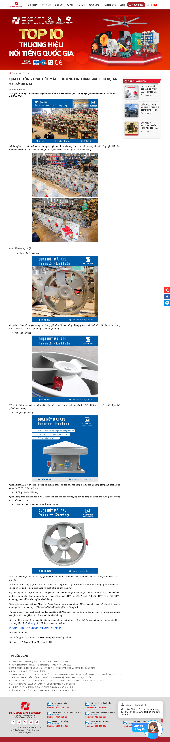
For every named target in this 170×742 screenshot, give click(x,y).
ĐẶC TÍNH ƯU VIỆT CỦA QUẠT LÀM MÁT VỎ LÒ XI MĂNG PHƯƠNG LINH (43, 684)
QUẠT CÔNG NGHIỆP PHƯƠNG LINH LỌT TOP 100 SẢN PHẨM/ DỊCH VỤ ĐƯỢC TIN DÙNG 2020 (53, 668)
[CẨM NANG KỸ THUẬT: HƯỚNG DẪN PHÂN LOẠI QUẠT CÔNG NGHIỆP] (131, 92)
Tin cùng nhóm (137, 81)
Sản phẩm (46, 5)
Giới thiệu (33, 5)
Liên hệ (123, 5)
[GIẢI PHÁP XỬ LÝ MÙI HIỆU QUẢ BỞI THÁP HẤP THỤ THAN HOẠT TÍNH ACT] (131, 110)
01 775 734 (63, 716)
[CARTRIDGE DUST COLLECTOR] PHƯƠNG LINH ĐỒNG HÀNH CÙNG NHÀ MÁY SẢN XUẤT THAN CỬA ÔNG (57, 680)
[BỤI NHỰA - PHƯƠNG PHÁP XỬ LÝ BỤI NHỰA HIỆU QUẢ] (131, 128)
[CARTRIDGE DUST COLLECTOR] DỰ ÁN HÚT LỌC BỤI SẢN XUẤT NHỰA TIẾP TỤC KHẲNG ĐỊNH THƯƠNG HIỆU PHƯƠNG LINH (66, 674)
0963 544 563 (62, 726)
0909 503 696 (99, 726)
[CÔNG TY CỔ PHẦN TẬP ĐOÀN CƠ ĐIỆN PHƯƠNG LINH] (25, 709)
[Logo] (17, 4)
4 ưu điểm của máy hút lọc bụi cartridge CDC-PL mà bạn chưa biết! (39, 661)
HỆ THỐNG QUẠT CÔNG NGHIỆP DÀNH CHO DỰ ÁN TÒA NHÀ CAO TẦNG (43, 690)
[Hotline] (167, 290)
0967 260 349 (62, 707)
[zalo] (167, 303)
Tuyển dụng (109, 5)
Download (94, 5)
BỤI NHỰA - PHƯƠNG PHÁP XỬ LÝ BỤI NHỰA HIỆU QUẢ (149, 126)
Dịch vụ (59, 5)
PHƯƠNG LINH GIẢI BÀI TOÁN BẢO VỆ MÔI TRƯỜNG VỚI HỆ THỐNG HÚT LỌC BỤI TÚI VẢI (51, 677)
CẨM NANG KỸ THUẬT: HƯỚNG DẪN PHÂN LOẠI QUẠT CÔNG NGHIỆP (149, 92)
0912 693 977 (99, 716)
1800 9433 (137, 4)
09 (57, 716)
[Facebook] (167, 296)
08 (94, 707)
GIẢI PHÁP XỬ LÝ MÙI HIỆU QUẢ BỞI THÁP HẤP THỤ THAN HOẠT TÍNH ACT (150, 110)
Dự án (70, 5)
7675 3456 (101, 707)
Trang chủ (16, 73)
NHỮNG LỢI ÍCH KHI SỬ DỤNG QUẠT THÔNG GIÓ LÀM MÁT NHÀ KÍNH (42, 687)
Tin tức (81, 5)
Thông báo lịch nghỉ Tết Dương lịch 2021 (28, 671)
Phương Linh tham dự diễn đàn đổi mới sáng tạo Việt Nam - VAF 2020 (41, 664)
